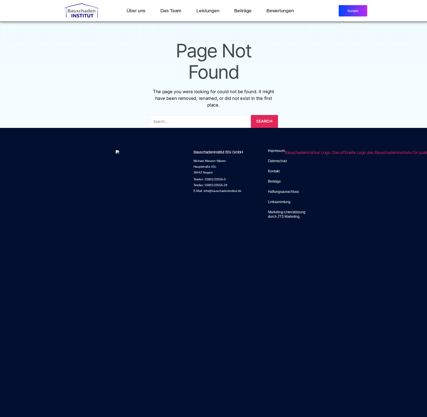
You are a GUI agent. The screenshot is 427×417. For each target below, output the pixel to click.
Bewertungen (280, 10)
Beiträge (243, 10)
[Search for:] (198, 122)
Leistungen (207, 10)
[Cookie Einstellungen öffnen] (9, 407)
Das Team (170, 10)
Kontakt (274, 171)
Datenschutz (277, 161)
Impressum (276, 151)
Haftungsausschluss (283, 191)
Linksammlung (279, 202)
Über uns (136, 10)
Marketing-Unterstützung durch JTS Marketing (286, 214)
